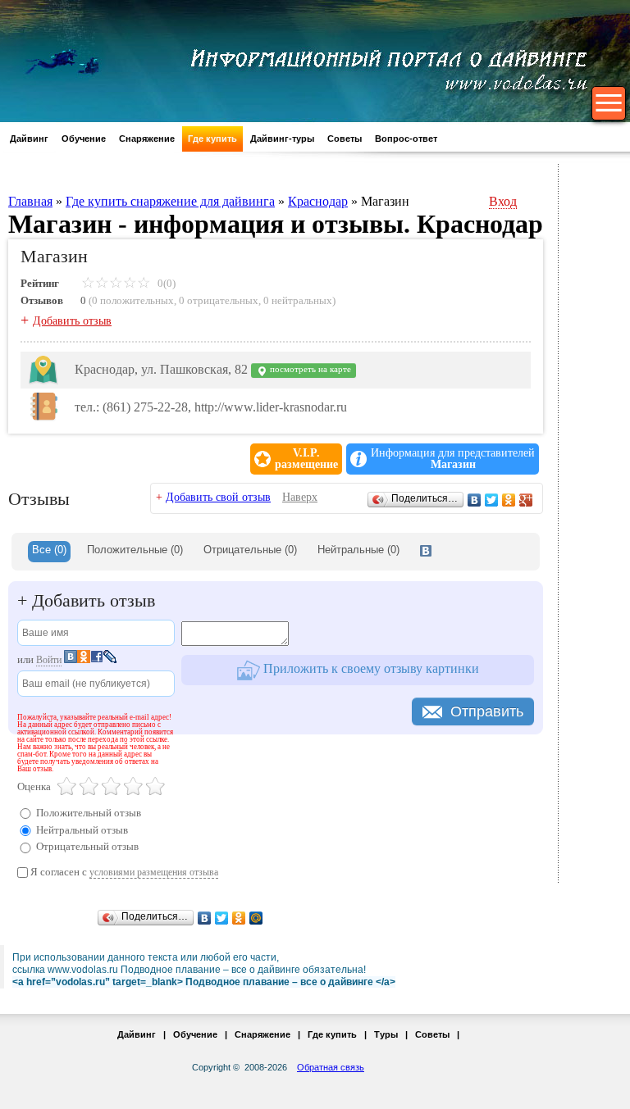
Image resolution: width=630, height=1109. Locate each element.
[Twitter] (491, 500)
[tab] (49, 551)
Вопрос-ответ (406, 138)
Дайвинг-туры (282, 138)
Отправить (486, 711)
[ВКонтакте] (474, 500)
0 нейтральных (297, 300)
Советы (344, 138)
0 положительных (133, 300)
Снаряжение (147, 138)
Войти (49, 660)
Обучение (84, 138)
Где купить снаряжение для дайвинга (170, 201)
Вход (503, 201)
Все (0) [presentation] (49, 549)
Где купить (212, 138)
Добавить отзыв (72, 321)
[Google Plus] (526, 500)
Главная (30, 201)
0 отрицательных (218, 300)
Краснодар (318, 201)
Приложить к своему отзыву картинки (369, 668)
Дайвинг (29, 138)
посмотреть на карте (309, 369)
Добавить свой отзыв (218, 497)
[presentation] (426, 551)
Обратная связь (330, 1067)
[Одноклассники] (509, 500)
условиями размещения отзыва (153, 872)
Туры (386, 1034)
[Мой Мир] (256, 918)
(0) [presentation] (135, 549)
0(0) (165, 283)
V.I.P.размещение (306, 459)
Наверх (299, 497)
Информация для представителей (453, 459)
